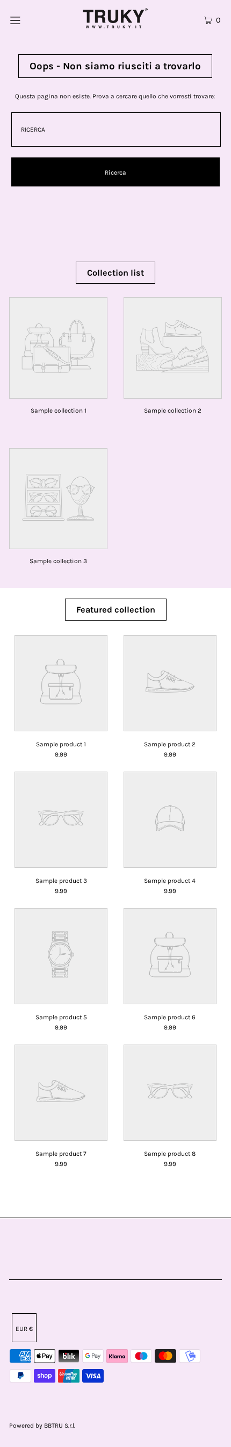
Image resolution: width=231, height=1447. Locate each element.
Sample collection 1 (58, 410)
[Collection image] (58, 391)
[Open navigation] (31, 18)
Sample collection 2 (172, 410)
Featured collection (115, 609)
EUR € (24, 1329)
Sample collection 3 (58, 561)
